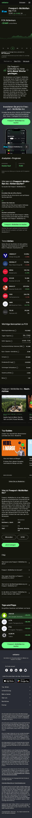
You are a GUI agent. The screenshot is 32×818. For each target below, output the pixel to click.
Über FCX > (17, 61)
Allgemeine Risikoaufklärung (8, 783)
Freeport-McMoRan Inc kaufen (16, 122)
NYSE (23, 537)
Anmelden (3, 52)
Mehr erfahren (7, 475)
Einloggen (22, 2)
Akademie (5, 232)
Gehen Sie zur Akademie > (17, 481)
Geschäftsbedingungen (19, 773)
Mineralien (9, 537)
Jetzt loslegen (10, 545)
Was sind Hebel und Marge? (12, 458)
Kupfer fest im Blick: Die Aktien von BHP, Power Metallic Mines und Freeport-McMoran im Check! (13, 418)
